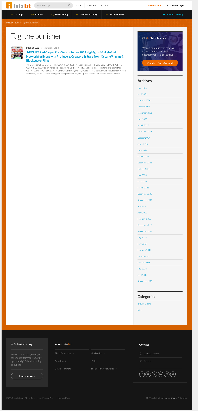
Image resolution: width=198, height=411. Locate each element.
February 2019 (144, 250)
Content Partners (63, 368)
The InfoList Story (63, 353)
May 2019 (142, 244)
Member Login (176, 5)
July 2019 (142, 237)
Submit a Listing (174, 14)
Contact (105, 5)
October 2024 (144, 138)
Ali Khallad (182, 398)
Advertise (91, 5)
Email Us (147, 361)
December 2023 (145, 162)
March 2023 (143, 187)
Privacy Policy (48, 398)
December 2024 (145, 131)
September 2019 (145, 231)
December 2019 (145, 225)
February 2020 (144, 219)
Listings (18, 14)
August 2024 (144, 144)
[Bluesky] (173, 374)
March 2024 (143, 156)
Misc (140, 310)
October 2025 (144, 106)
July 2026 (142, 88)
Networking (61, 14)
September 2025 (145, 113)
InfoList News (116, 14)
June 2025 (142, 119)
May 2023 (142, 181)
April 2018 (142, 275)
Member (169, 398)
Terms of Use (64, 398)
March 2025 (143, 125)
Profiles (39, 14)
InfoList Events (34, 48)
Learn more (26, 376)
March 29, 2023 (51, 48)
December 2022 (145, 194)
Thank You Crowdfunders (103, 368)
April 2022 (142, 212)
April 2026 (142, 94)
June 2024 (142, 150)
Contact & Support (151, 353)
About (79, 5)
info (22, 6)
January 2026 (144, 100)
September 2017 (145, 281)
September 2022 (145, 200)
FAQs (94, 361)
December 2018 (145, 256)
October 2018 (144, 262)
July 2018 (142, 268)
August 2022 (144, 206)
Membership (154, 5)
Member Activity (88, 14)
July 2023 (142, 175)
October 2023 (144, 169)
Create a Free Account (160, 62)
